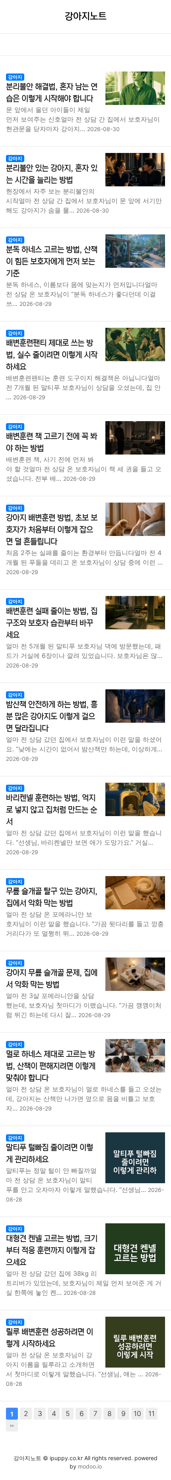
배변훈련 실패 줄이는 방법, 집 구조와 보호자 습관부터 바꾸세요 (51, 623)
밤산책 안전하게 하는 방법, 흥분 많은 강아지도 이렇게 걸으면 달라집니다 (51, 716)
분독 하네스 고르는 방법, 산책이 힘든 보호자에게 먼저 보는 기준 (51, 261)
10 (137, 1413)
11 (151, 1413)
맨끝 (12, 1426)
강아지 (15, 77)
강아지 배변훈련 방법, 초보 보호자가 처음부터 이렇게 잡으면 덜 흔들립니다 (51, 529)
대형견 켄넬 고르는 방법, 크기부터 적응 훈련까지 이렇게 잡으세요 (51, 1250)
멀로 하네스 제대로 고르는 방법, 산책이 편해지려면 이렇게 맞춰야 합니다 (50, 1066)
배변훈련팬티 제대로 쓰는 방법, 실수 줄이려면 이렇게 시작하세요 (51, 355)
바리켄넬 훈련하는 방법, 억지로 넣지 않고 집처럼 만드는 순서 (51, 809)
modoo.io (90, 1466)
